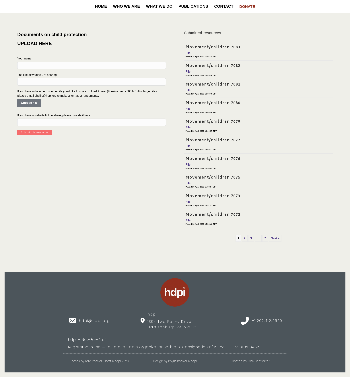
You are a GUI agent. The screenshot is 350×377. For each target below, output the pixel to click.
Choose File (29, 102)
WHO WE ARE (126, 6)
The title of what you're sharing (37, 74)
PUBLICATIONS (193, 6)
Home (101, 6)
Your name (24, 58)
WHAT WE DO (159, 6)
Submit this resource (34, 132)
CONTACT (223, 6)
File (188, 53)
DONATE (247, 6)
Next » (275, 238)
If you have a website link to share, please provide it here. (54, 115)
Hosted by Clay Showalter (250, 361)
